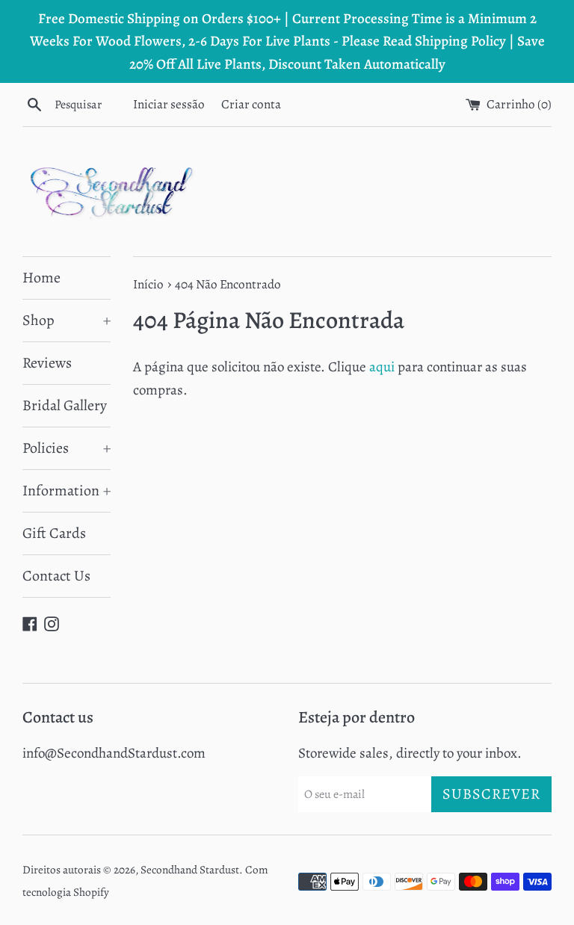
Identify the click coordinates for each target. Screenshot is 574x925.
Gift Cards (54, 533)
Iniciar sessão (169, 104)
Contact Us (56, 576)
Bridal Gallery (64, 405)
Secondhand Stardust (190, 869)
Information (66, 490)
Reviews (47, 363)
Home (41, 277)
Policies (66, 448)
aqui (382, 367)
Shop (66, 320)
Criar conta (251, 104)
